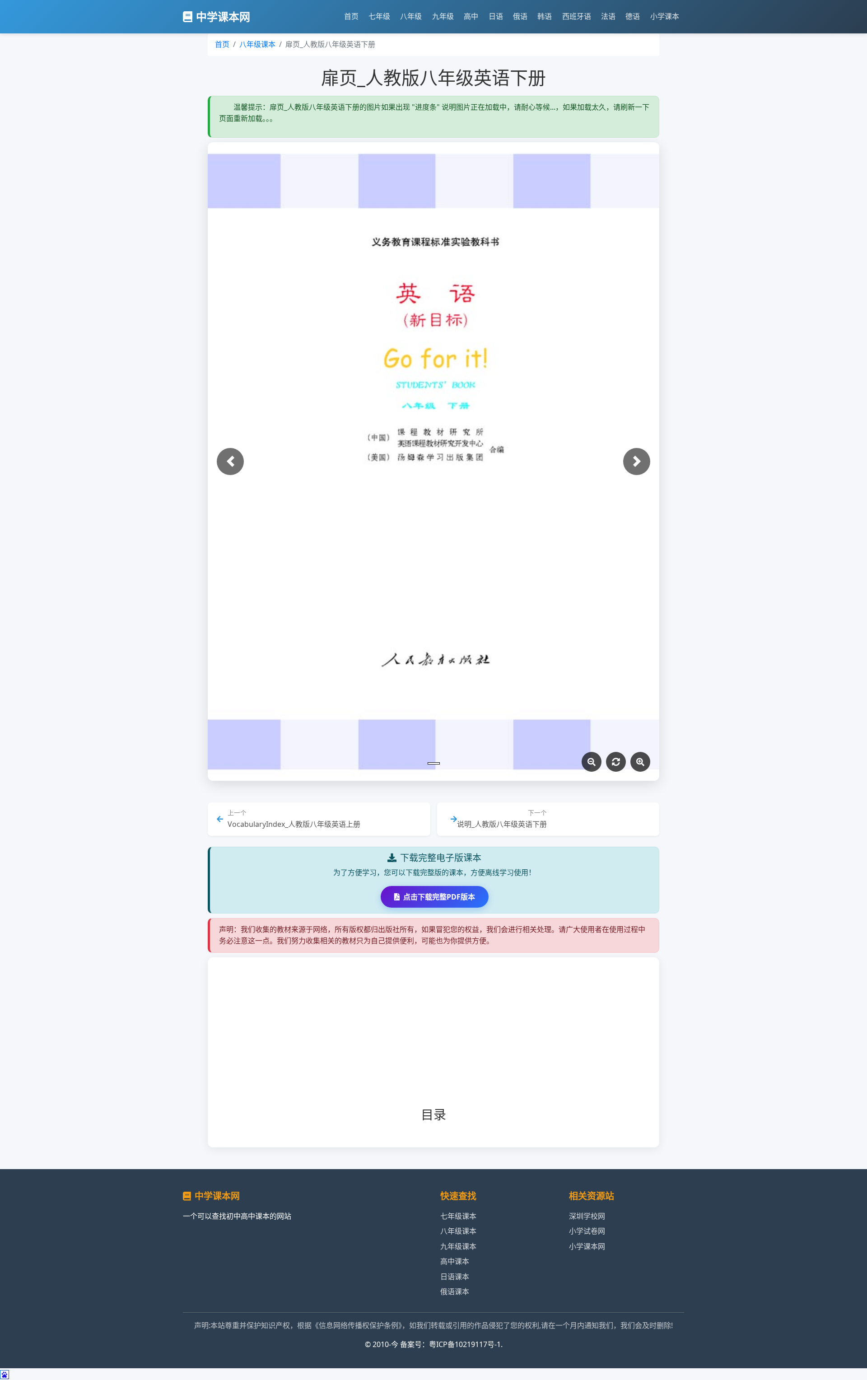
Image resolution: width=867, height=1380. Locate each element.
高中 (471, 16)
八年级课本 (257, 44)
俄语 (520, 16)
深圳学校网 (587, 1216)
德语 (632, 16)
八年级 (411, 16)
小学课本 (664, 16)
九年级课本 (458, 1246)
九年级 (443, 16)
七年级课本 (458, 1216)
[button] (230, 461)
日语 (496, 16)
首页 (351, 16)
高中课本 (454, 1261)
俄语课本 (454, 1291)
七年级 (379, 16)
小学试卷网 (587, 1231)
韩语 (544, 16)
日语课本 (454, 1277)
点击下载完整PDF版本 (439, 897)
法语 (608, 16)
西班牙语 (576, 16)
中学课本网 (223, 16)
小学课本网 (587, 1246)
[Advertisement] (448, 1039)
